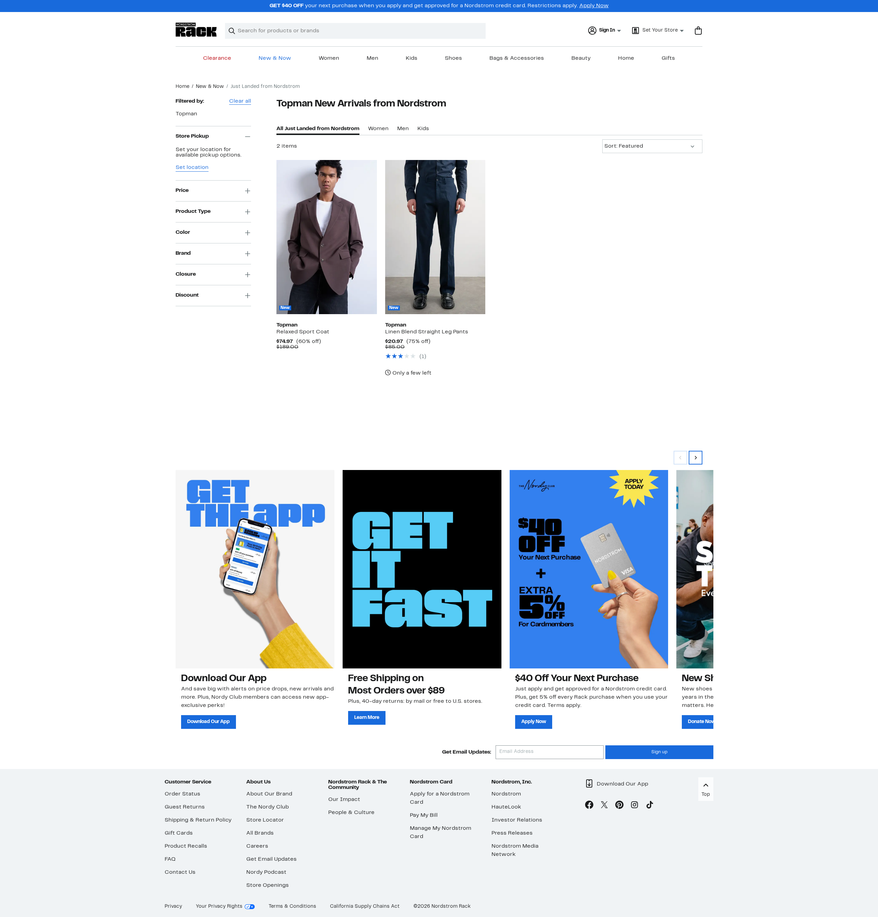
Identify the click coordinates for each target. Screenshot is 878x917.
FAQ (170, 859)
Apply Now (594, 5)
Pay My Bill (424, 815)
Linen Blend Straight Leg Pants (426, 332)
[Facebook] (589, 806)
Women (329, 58)
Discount (187, 295)
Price (182, 190)
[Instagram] (634, 806)
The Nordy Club (267, 807)
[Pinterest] (619, 806)
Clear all (240, 101)
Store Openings (267, 885)
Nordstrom (506, 794)
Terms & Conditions (292, 906)
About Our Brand (269, 794)
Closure (186, 274)
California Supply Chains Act (365, 906)
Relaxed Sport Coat (302, 332)
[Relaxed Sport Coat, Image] (326, 237)
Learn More (366, 717)
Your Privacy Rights (219, 906)
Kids (411, 58)
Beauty (581, 58)
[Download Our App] (255, 569)
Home (626, 58)
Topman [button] (186, 114)
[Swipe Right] (695, 458)
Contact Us (180, 872)
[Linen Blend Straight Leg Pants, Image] (435, 237)
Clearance (217, 58)
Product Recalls (186, 846)
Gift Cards (179, 833)
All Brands (260, 833)
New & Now (275, 58)
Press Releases (512, 833)
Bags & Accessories (516, 58)
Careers (257, 846)
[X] (604, 806)
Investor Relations (516, 820)
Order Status (182, 794)
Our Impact (344, 799)
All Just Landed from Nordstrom (317, 128)
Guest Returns (185, 807)
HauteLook (506, 807)
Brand (183, 253)
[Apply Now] (589, 569)
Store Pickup (192, 136)
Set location (192, 167)
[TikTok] (649, 806)
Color (183, 232)
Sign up (659, 752)
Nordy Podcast (266, 872)
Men (372, 58)
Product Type (193, 211)
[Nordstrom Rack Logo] (196, 30)
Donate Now (701, 722)
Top (705, 794)
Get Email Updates (271, 859)
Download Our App (208, 722)
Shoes (453, 58)
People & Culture (351, 812)
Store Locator (265, 820)
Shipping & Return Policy (198, 820)
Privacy (173, 906)
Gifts (668, 58)
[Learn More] (422, 569)
